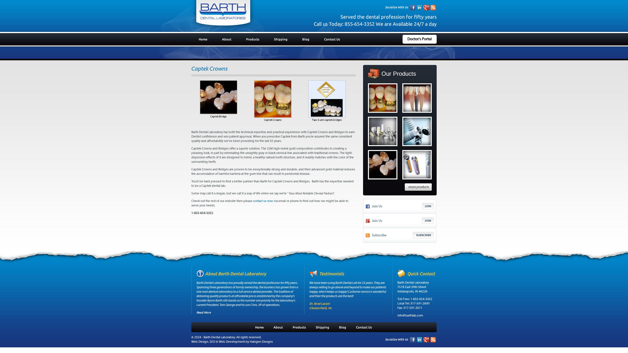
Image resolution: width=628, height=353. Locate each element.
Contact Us (332, 39)
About (226, 39)
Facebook (412, 7)
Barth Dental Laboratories (223, 15)
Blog (305, 39)
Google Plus (426, 7)
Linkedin (419, 7)
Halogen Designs (261, 341)
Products (252, 39)
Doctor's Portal (419, 39)
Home (203, 39)
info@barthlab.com (410, 315)
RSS (433, 7)
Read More (203, 312)
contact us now (263, 201)
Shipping (281, 39)
